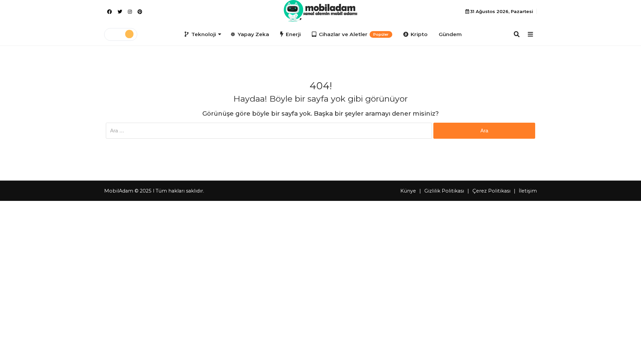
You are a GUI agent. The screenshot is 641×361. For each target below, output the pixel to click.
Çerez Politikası (491, 191)
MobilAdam (118, 191)
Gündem (450, 34)
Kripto (419, 34)
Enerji (293, 34)
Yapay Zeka (253, 34)
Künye (408, 191)
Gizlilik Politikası (444, 191)
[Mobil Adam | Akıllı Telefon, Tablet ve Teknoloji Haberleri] (320, 11)
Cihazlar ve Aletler (354, 34)
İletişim (528, 191)
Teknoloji (203, 34)
